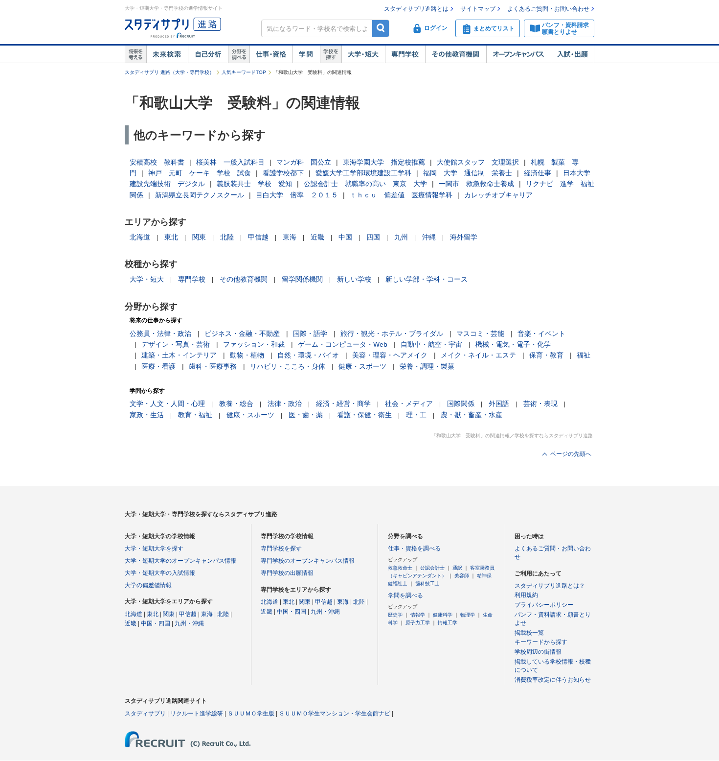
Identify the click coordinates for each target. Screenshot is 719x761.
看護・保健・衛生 (364, 415)
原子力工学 (417, 622)
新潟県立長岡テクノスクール (199, 195)
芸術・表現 (540, 403)
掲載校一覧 (529, 632)
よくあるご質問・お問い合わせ (548, 8)
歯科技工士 (427, 583)
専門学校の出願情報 (287, 573)
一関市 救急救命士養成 (476, 184)
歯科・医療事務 (213, 366)
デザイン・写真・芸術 (175, 344)
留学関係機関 (302, 279)
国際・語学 (310, 333)
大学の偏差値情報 (148, 585)
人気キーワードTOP (244, 72)
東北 (171, 237)
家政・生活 (147, 415)
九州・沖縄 (189, 623)
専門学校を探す (281, 548)
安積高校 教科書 (157, 162)
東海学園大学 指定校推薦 (384, 162)
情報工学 (447, 622)
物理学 (467, 615)
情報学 (417, 615)
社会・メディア (409, 403)
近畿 (317, 237)
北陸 (227, 237)
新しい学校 (354, 279)
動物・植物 (247, 355)
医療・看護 (158, 366)
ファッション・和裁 (254, 344)
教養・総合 (236, 403)
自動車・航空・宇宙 (431, 344)
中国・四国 (155, 623)
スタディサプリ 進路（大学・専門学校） (169, 72)
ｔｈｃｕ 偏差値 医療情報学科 (401, 195)
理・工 (416, 415)
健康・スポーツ (362, 366)
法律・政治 (285, 403)
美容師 (461, 575)
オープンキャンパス (518, 54)
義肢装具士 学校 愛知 (254, 184)
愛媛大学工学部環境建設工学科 (363, 173)
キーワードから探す (541, 642)
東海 (289, 237)
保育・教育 (546, 355)
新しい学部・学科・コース (426, 279)
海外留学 (463, 237)
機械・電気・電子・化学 (513, 344)
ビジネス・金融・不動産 (242, 333)
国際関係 (460, 403)
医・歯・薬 (306, 415)
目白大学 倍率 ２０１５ (297, 195)
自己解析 (208, 54)
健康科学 (442, 615)
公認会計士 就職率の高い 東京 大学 (365, 184)
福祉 (583, 355)
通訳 (457, 568)
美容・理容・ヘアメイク (389, 355)
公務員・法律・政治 (160, 333)
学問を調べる (405, 595)
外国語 (499, 403)
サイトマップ (477, 8)
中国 (345, 237)
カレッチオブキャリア (498, 195)
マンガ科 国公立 (303, 162)
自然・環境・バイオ (308, 355)
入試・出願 (572, 54)
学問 (306, 54)
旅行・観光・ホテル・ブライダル (391, 333)
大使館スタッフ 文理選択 (478, 162)
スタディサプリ (145, 713)
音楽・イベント (541, 333)
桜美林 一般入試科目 (230, 162)
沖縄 (429, 237)
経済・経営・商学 (343, 403)
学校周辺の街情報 (538, 651)
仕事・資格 (270, 54)
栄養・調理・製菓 (427, 366)
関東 (199, 237)
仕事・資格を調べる (414, 548)
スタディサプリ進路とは (416, 8)
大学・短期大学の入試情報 (160, 573)
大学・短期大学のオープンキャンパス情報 (180, 560)
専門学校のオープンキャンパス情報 (308, 560)
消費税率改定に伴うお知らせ (553, 679)
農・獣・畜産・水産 (471, 415)
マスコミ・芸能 (480, 333)
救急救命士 (400, 568)
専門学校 (405, 54)
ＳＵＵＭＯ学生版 (250, 713)
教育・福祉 (195, 415)
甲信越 (258, 237)
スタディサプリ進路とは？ (550, 585)
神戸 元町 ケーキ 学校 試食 (199, 173)
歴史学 (395, 615)
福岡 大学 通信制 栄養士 (467, 173)
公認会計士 (432, 568)
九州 (401, 237)
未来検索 (167, 54)
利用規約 (526, 595)
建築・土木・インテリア (179, 355)
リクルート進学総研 (196, 713)
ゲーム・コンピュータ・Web (342, 344)
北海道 (140, 237)
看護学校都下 (283, 173)
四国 (373, 237)
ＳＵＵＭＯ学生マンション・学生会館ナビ (334, 713)
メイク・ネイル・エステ (478, 355)
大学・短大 (363, 54)
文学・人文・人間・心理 (167, 403)
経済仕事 (537, 173)
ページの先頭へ (570, 454)
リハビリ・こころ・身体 (287, 366)
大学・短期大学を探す (154, 548)
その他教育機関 (455, 54)
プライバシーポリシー (544, 604)
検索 (380, 28)
